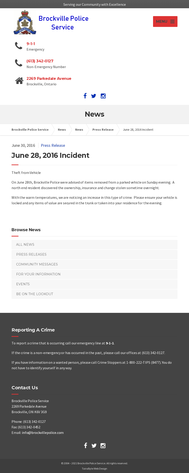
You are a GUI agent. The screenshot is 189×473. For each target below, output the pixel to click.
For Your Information (38, 274)
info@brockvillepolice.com (43, 432)
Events (23, 284)
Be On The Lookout (34, 294)
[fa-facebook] (85, 96)
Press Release (53, 145)
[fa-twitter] (93, 96)
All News (25, 244)
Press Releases (31, 254)
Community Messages (37, 264)
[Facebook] (85, 445)
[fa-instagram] (103, 96)
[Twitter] (94, 445)
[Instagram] (103, 445)
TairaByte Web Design (94, 468)
